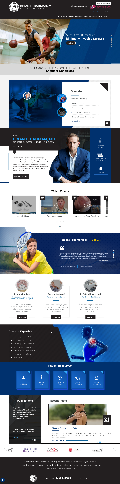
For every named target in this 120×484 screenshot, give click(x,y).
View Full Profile (20, 176)
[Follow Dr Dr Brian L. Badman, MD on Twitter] (60, 478)
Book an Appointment (80, 6)
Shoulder (76, 91)
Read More (70, 43)
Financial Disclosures (103, 3)
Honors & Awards (101, 146)
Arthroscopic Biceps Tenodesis (23, 344)
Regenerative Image (62, 112)
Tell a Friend (67, 465)
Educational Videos (60, 383)
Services (71, 16)
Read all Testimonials (68, 266)
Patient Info (78, 16)
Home (23, 465)
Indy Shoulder (51, 469)
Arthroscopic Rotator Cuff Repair (24, 337)
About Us (64, 16)
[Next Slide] (37, 418)
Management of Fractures (22, 354)
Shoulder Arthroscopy (79, 99)
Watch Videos (60, 191)
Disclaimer (31, 465)
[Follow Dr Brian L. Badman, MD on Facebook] (57, 478)
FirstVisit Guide (23, 383)
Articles (101, 172)
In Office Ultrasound (90, 294)
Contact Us (107, 16)
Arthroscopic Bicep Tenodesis (60, 216)
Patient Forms (41, 383)
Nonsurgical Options (20, 357)
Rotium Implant (22, 294)
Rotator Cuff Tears (78, 103)
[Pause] (35, 414)
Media (100, 16)
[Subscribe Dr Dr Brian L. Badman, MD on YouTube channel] (63, 478)
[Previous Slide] (32, 416)
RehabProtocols (78, 383)
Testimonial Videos (27, 216)
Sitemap (48, 465)
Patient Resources (60, 366)
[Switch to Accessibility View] (2, 480)
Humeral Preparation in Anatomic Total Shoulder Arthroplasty (92, 217)
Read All (16, 437)
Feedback (57, 465)
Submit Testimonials (86, 266)
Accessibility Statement (92, 465)
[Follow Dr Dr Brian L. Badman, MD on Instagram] (69, 478)
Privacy (40, 465)
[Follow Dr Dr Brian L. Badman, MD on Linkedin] (66, 478)
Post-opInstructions (97, 383)
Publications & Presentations (101, 160)
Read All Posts (58, 440)
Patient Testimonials (90, 16)
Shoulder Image (62, 98)
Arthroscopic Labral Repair (22, 340)
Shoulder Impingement (79, 108)
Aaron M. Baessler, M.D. (67, 469)
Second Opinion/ (56, 294)
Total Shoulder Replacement (81, 112)
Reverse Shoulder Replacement (83, 117)
